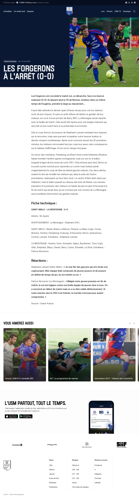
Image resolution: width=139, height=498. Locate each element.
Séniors (52, 469)
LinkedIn (98, 483)
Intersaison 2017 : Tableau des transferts (114, 378)
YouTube (98, 478)
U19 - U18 (75, 469)
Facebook (98, 465)
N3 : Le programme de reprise (64, 378)
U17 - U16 (75, 474)
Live (103, 11)
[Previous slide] (130, 323)
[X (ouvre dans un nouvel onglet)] (129, 2)
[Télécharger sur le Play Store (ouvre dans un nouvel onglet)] (26, 416)
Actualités (7, 11)
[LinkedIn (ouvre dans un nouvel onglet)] (135, 2)
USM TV (118, 11)
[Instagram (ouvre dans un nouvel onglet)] (132, 2)
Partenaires (53, 487)
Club (50, 465)
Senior (74, 483)
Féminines (52, 483)
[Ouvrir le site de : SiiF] (121, 445)
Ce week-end (19, 11)
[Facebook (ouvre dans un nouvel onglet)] (126, 2)
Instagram (98, 474)
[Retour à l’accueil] (69, 11)
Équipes (30, 11)
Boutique (127, 11)
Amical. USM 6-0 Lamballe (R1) (19, 378)
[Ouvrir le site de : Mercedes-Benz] (87, 445)
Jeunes (52, 474)
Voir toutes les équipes (80, 487)
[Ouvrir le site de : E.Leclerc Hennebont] (17, 445)
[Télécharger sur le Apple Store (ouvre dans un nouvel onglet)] (11, 416)
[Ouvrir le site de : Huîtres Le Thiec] (52, 445)
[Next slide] (134, 323)
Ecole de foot (54, 478)
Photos (109, 11)
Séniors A (75, 465)
